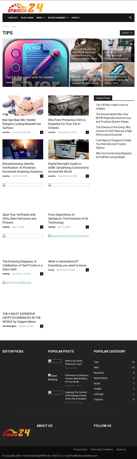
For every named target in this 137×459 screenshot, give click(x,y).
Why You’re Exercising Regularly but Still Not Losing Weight (114, 155)
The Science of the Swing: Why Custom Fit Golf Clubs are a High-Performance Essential (114, 131)
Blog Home (27, 17)
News (39, 17)
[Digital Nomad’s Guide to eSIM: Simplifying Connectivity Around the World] (68, 149)
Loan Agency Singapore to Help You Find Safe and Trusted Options (113, 144)
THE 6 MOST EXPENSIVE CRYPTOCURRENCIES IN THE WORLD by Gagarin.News (21, 317)
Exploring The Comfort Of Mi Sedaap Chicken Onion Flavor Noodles (76, 395)
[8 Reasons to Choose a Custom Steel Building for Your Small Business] (55, 377)
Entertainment (57, 17)
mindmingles (9, 326)
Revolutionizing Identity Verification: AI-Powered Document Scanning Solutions (22, 167)
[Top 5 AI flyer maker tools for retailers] (35, 68)
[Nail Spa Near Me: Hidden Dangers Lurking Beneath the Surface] (22, 105)
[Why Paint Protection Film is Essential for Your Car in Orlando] (68, 105)
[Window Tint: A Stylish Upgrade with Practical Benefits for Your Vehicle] (86, 75)
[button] (130, 17)
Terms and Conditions (102, 449)
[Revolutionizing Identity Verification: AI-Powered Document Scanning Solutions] (22, 149)
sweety (6, 226)
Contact (13, 17)
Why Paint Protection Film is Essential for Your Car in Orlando (67, 124)
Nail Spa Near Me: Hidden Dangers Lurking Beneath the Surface (21, 124)
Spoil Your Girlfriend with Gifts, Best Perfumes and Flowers (19, 218)
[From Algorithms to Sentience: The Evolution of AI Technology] (68, 196)
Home (5, 26)
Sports (75, 17)
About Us (121, 449)
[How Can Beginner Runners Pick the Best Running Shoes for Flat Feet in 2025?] (118, 75)
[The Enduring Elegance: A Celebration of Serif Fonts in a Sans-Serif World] (22, 245)
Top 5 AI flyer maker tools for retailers (112, 106)
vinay (51, 269)
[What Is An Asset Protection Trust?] (55, 365)
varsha (9, 82)
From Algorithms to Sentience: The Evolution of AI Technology (68, 218)
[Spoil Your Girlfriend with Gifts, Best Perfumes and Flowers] (22, 196)
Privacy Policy (80, 449)
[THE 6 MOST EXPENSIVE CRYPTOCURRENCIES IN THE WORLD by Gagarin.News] (22, 295)
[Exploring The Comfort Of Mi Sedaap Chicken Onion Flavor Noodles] (55, 396)
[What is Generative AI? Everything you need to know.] (68, 245)
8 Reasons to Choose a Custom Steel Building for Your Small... (76, 378)
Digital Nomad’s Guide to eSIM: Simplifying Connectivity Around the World (68, 167)
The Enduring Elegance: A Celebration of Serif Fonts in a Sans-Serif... (22, 265)
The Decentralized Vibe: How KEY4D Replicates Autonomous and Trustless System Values (113, 118)
